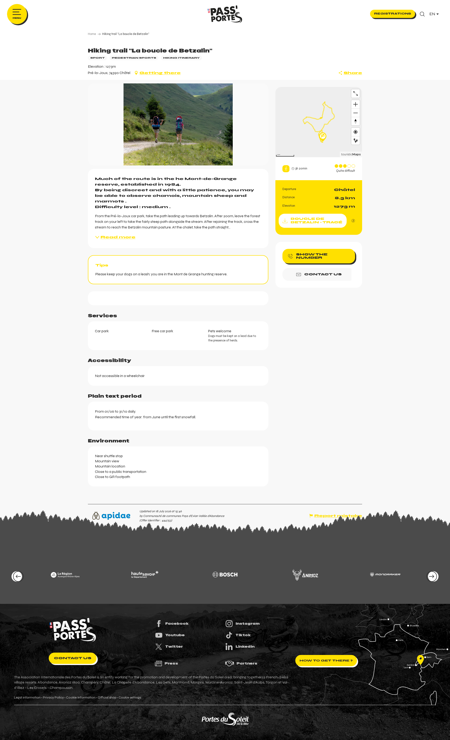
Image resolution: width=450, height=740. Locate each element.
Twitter (174, 646)
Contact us (72, 658)
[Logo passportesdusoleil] (72, 630)
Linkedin (245, 646)
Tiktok (243, 635)
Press (171, 663)
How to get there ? (326, 660)
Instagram (248, 623)
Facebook (177, 623)
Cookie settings (130, 697)
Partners (246, 663)
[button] (422, 14)
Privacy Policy (53, 697)
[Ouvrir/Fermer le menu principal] (17, 14)
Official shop (107, 697)
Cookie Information (80, 697)
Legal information (27, 697)
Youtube (175, 635)
